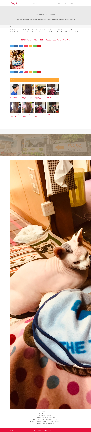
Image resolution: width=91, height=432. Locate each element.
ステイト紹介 (35, 3)
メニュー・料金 (44, 3)
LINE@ (78, 3)
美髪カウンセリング (62, 3)
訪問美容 (71, 3)
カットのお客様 (13, 97)
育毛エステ (53, 3)
